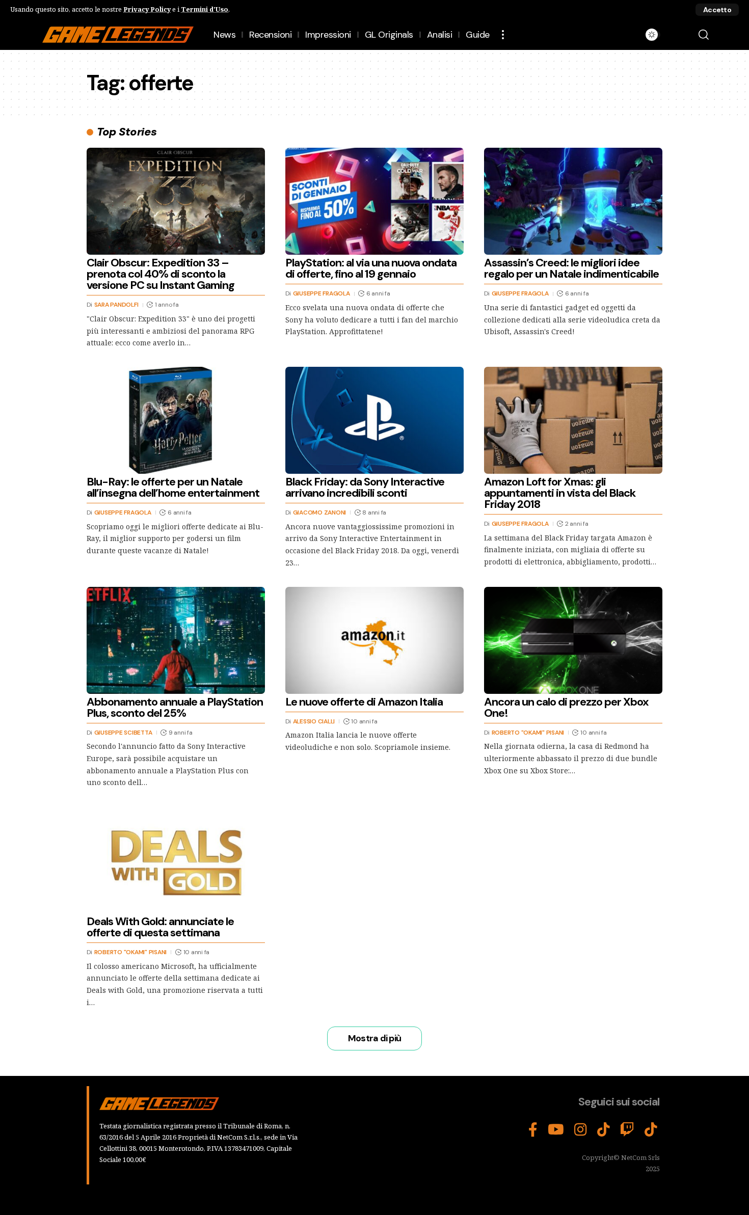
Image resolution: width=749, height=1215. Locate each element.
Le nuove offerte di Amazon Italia (364, 701)
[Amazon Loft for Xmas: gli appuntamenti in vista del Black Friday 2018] (573, 420)
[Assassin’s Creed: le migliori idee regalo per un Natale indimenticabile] (573, 201)
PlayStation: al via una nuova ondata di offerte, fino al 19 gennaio (371, 268)
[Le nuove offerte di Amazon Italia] (374, 640)
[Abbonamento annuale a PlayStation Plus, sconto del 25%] (176, 640)
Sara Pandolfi (116, 305)
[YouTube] (556, 1130)
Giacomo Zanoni (319, 512)
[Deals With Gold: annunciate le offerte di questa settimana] (176, 859)
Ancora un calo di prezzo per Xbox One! (566, 707)
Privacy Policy (147, 9)
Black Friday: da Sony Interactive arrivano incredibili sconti (364, 487)
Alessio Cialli (314, 721)
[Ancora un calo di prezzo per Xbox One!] (573, 640)
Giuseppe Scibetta (123, 732)
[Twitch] (627, 1130)
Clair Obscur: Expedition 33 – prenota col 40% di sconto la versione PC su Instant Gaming (160, 273)
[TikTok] (603, 1130)
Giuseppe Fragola (321, 293)
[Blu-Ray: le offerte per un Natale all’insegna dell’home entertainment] (176, 420)
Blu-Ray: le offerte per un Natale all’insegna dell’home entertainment (173, 487)
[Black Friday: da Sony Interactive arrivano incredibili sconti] (374, 420)
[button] (717, 10)
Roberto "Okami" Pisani (528, 732)
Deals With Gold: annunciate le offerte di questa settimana (160, 927)
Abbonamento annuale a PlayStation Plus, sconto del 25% (175, 707)
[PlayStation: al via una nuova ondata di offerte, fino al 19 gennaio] (374, 201)
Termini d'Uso (204, 9)
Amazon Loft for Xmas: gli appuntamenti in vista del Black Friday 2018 (559, 492)
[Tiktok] (651, 1130)
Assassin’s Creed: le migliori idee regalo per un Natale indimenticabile (571, 268)
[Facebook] (533, 1130)
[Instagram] (581, 1130)
